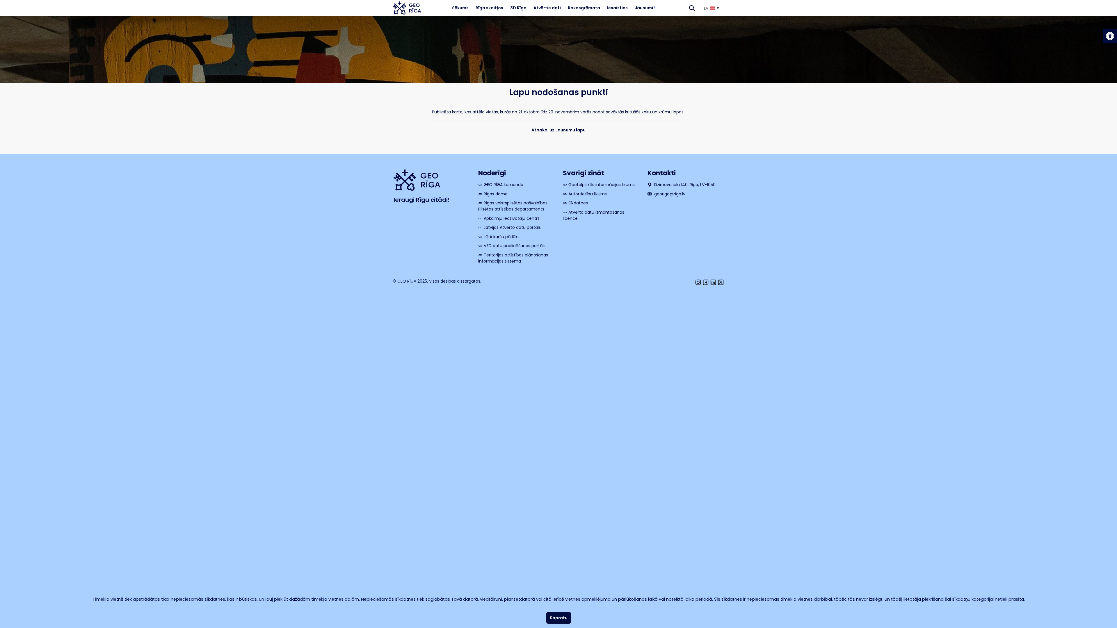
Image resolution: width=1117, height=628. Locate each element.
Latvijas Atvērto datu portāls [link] (512, 227)
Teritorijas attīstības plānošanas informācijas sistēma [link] (513, 258)
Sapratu (559, 618)
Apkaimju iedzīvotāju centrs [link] (512, 218)
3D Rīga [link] (518, 8)
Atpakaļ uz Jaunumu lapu (558, 130)
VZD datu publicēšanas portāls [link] (514, 246)
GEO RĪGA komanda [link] (503, 185)
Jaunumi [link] (645, 8)
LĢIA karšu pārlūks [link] (502, 237)
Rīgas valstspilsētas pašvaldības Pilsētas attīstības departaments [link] (512, 206)
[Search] (692, 8)
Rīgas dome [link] (496, 194)
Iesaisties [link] (617, 8)
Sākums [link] (460, 8)
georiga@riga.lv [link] (669, 194)
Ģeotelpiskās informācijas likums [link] (601, 185)
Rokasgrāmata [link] (584, 8)
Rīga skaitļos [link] (489, 8)
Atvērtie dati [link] (547, 8)
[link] (1110, 36)
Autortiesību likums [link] (587, 194)
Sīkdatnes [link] (578, 203)
